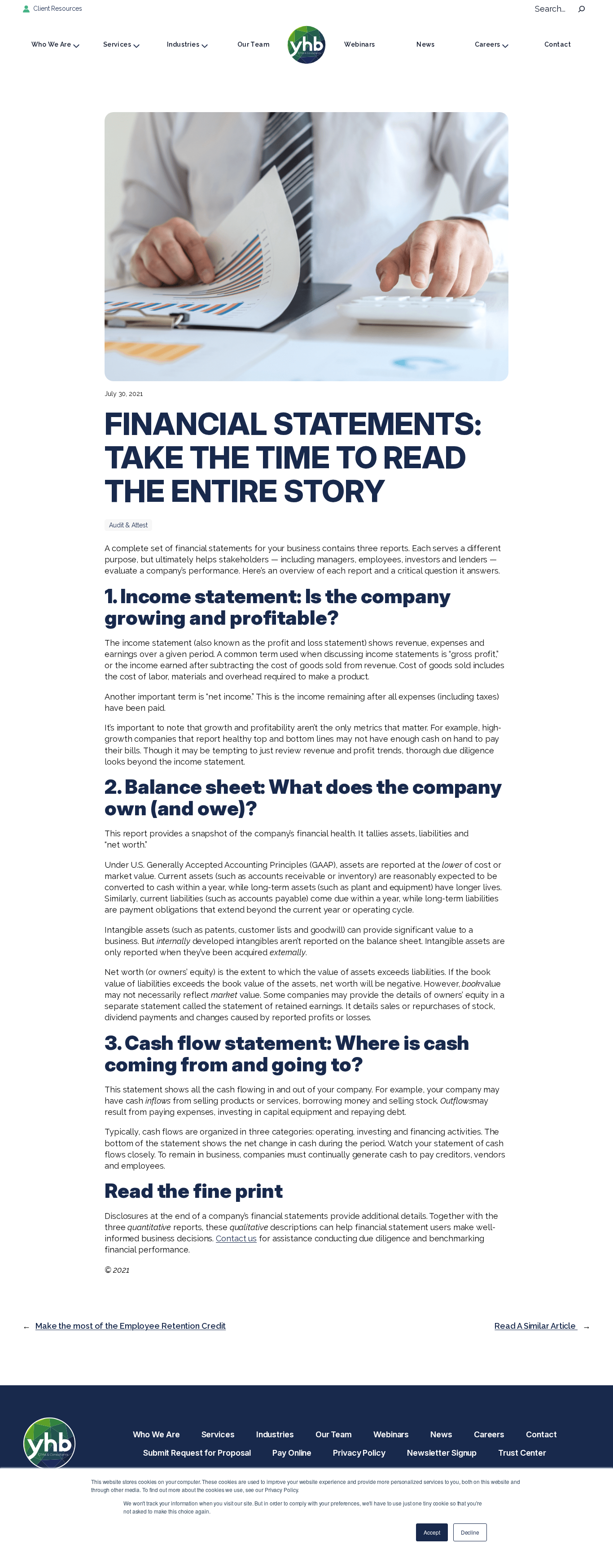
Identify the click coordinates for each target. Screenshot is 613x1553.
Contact (557, 44)
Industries (183, 44)
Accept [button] (432, 1532)
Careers (487, 44)
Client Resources (57, 8)
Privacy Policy (359, 1452)
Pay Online (291, 1452)
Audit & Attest (128, 525)
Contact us (236, 1238)
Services (117, 44)
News (425, 44)
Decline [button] (470, 1532)
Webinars (359, 44)
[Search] (581, 9)
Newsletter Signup (442, 1452)
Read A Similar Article (536, 1326)
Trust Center (522, 1452)
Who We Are (51, 44)
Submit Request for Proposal (197, 1452)
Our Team (253, 44)
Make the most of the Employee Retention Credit (130, 1326)
